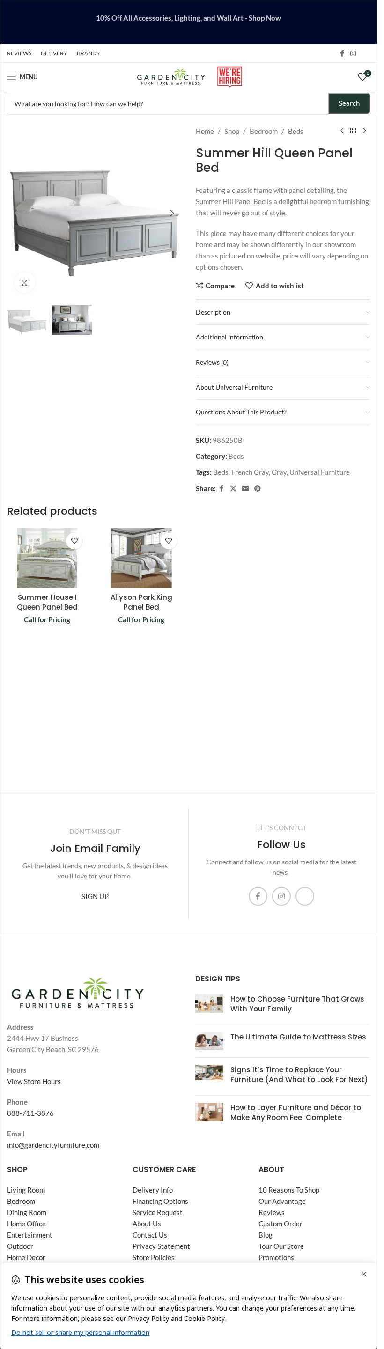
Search (349, 103)
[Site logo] (171, 76)
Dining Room (26, 1212)
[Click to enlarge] (24, 282)
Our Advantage (282, 1201)
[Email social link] (245, 488)
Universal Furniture (319, 472)
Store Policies (154, 1257)
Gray (279, 472)
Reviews (271, 1212)
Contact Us (150, 1235)
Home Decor (26, 1257)
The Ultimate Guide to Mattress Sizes (298, 1037)
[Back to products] (353, 131)
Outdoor (20, 1246)
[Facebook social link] (341, 53)
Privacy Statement (161, 1246)
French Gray (250, 472)
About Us (147, 1223)
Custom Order (280, 1223)
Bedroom (264, 131)
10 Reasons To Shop (288, 1190)
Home (205, 131)
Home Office (26, 1223)
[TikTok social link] (364, 53)
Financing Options (160, 1201)
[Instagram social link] (353, 53)
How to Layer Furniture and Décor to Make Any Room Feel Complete (295, 1112)
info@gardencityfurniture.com (53, 1145)
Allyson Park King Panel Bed (141, 602)
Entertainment (29, 1235)
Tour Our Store (281, 1246)
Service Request (158, 1212)
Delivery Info (153, 1190)
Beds (295, 131)
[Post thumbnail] (209, 1005)
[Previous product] (341, 131)
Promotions (276, 1257)
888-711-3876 (30, 1113)
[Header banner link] (188, 22)
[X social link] (233, 488)
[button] (16, 213)
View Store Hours (34, 1081)
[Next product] (364, 131)
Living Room (26, 1190)
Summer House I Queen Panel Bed (47, 602)
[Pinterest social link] (257, 488)
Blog (265, 1235)
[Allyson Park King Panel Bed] (141, 558)
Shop (231, 131)
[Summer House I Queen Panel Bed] (47, 558)
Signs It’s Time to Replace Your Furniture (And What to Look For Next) (299, 1074)
